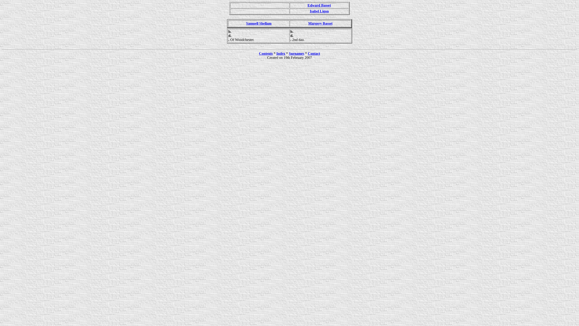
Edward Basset (319, 5)
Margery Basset (320, 23)
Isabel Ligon (319, 11)
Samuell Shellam (258, 23)
